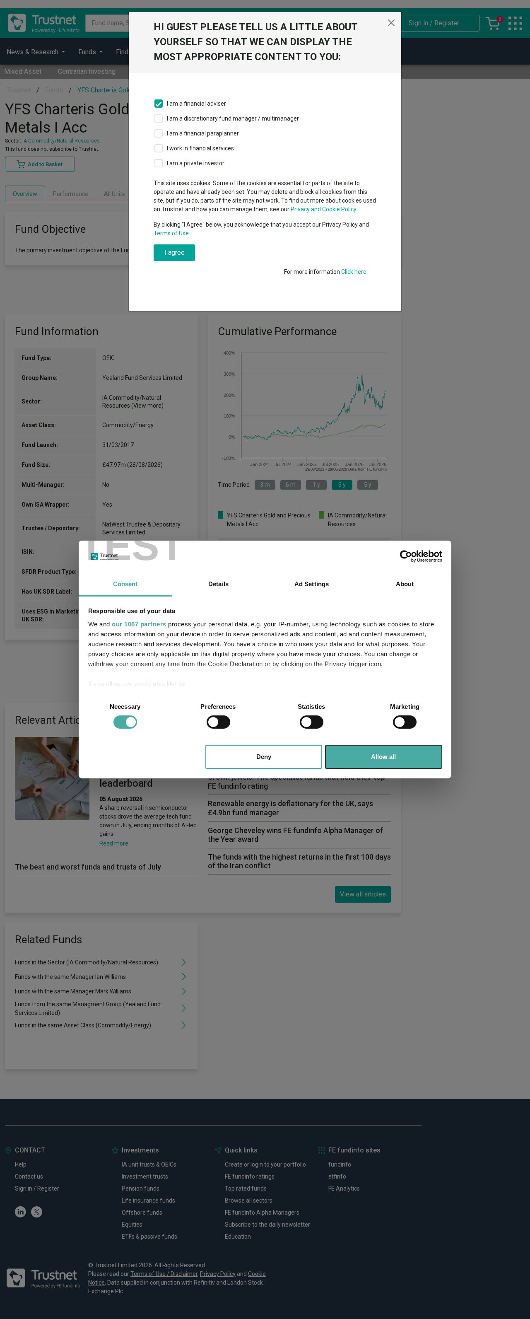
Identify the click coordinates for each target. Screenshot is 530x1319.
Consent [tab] (125, 583)
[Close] (391, 22)
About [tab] (405, 583)
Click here (353, 271)
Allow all (383, 756)
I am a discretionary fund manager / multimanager (233, 118)
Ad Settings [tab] (311, 583)
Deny (263, 756)
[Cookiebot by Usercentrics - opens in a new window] (406, 556)
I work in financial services (200, 148)
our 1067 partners (139, 624)
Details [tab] (218, 583)
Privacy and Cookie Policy (324, 209)
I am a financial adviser (196, 103)
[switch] (218, 722)
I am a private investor (195, 163)
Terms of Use (171, 233)
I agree (174, 252)
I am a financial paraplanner (203, 133)
